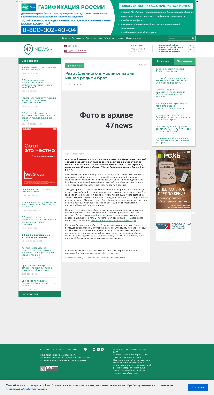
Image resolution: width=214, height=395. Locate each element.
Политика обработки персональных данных (65, 358)
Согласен (198, 387)
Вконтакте (94, 349)
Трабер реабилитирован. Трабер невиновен (170, 70)
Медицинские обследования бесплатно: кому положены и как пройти (172, 140)
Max (102, 349)
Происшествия (94, 38)
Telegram (98, 349)
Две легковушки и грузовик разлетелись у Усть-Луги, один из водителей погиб (173, 129)
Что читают (184, 61)
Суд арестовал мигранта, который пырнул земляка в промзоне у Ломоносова (37, 270)
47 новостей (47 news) (126, 349)
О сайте (44, 350)
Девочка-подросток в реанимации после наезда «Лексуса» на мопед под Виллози (170, 93)
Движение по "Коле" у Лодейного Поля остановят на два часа (39, 285)
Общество (110, 38)
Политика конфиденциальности (58, 355)
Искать (193, 38)
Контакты (58, 350)
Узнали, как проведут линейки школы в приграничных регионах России (39, 102)
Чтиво (121, 38)
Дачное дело (133, 38)
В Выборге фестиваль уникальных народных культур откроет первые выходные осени (39, 118)
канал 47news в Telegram (97, 253)
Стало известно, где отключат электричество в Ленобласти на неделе (39, 206)
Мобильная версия (65, 46)
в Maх (115, 253)
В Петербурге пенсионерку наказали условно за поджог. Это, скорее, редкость (172, 80)
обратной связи (117, 258)
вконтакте (69, 46)
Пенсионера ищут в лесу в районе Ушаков (37, 192)
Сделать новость (77, 51)
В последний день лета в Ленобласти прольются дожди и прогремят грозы (173, 117)
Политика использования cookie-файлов (63, 360)
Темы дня (163, 61)
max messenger (76, 46)
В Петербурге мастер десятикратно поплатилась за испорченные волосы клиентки (39, 222)
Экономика (78, 38)
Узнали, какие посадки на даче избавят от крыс (39, 70)
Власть (66, 38)
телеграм (73, 46)
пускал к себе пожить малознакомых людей (113, 221)
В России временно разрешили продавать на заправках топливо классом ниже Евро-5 (37, 85)
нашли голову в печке (102, 236)
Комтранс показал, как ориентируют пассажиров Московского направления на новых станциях (38, 253)
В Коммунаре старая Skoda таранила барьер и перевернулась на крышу (171, 106)
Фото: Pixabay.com (74, 154)
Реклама (72, 350)
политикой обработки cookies (26, 389)
